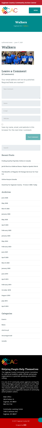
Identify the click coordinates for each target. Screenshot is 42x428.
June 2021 (5, 252)
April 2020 (5, 257)
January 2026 (6, 214)
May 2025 (5, 219)
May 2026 (5, 203)
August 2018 (6, 295)
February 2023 (6, 247)
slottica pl (5, 330)
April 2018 (5, 306)
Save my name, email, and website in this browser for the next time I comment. (18, 128)
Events (4, 319)
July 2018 (4, 301)
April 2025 (5, 225)
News (3, 325)
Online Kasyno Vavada (9, 179)
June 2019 (5, 274)
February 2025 (6, 230)
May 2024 (5, 241)
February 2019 (6, 285)
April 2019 (5, 279)
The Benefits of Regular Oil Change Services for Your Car (20, 173)
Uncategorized (7, 336)
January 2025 (6, 236)
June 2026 (5, 198)
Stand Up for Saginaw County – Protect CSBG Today (19, 185)
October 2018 (6, 290)
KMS (24, 425)
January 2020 (6, 268)
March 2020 (5, 263)
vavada (4, 341)
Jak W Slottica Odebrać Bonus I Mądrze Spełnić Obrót (20, 166)
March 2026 (5, 209)
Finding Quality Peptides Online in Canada (16, 161)
